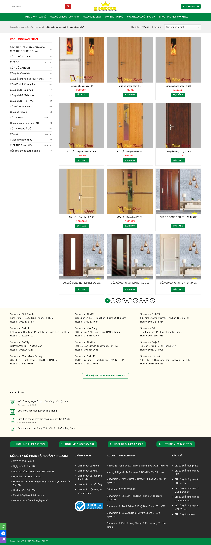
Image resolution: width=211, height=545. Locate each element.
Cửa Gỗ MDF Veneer (21, 106)
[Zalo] (3, 533)
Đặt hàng (81, 94)
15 (141, 300)
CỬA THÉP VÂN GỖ (114, 17)
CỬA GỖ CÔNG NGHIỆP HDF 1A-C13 (178, 217)
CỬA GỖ (43, 17)
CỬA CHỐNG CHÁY (92, 17)
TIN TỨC (161, 17)
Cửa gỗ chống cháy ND (81, 86)
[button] (191, 6)
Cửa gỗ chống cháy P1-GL (130, 151)
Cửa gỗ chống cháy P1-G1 (178, 86)
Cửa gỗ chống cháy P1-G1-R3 (81, 151)
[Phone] (3, 526)
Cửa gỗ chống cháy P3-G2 (130, 217)
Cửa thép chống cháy (21, 140)
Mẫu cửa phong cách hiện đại (25, 151)
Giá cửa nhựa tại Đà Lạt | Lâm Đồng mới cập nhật (43, 401)
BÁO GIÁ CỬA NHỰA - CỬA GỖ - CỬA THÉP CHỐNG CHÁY (27, 49)
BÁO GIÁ (151, 17)
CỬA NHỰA (74, 17)
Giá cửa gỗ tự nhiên (185, 514)
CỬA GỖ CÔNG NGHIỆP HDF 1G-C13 (130, 283)
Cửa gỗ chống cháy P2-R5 (81, 217)
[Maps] (3, 540)
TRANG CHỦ (29, 17)
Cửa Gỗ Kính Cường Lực (23, 84)
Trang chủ (14, 27)
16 (147, 300)
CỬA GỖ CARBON (58, 17)
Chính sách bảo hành (88, 465)
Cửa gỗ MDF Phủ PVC (22, 101)
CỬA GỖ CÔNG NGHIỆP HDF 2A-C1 (178, 283)
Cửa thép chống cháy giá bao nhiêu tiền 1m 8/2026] (44, 419)
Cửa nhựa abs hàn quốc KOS (25, 123)
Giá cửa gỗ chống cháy (186, 465)
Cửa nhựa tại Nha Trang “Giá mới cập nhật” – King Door (46, 428)
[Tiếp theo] (152, 300)
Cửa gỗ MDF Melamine (22, 95)
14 (135, 300)
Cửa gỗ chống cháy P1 (130, 86)
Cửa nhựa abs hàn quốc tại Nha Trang (37, 411)
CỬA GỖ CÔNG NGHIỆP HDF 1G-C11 (81, 283)
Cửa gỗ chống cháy (20, 73)
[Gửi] (68, 6)
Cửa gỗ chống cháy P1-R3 (178, 151)
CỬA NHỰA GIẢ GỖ (136, 17)
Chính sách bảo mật (88, 471)
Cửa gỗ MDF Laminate (21, 90)
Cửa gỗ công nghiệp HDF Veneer (27, 79)
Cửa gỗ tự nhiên (18, 112)
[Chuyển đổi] (50, 62)
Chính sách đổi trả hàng (90, 484)
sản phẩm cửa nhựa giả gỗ (32, 27)
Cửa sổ (14, 134)
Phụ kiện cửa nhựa (177, 17)
